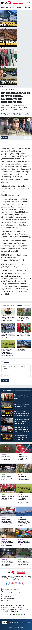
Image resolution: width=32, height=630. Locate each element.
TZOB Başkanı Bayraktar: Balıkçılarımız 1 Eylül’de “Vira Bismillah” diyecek (23, 334)
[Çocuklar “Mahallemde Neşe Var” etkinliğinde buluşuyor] (24, 532)
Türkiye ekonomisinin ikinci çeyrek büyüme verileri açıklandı (24, 458)
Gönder (5, 380)
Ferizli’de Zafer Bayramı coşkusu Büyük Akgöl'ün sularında (6, 458)
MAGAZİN (6, 611)
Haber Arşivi (6, 600)
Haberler (4, 89)
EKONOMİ (20, 455)
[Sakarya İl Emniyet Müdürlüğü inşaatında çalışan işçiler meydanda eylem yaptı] (8, 327)
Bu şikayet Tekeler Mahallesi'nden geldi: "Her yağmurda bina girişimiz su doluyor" (7, 543)
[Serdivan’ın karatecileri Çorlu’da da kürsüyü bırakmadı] (8, 488)
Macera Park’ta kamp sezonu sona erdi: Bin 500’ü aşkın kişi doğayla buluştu (7, 563)
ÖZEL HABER (15, 611)
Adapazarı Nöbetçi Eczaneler (11, 589)
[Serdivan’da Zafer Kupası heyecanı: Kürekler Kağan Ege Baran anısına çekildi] (8, 511)
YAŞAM (12, 607)
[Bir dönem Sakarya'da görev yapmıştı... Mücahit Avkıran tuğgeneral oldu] (16, 126)
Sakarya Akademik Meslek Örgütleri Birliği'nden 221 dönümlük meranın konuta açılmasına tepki (7, 352)
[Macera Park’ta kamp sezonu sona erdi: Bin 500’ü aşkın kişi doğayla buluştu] (8, 553)
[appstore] (11, 615)
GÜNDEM (4, 7)
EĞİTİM (21, 609)
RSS (5, 622)
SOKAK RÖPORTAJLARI (9, 609)
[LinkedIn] (19, 583)
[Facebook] (6, 583)
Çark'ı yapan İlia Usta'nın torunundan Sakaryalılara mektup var (24, 319)
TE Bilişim (20, 627)
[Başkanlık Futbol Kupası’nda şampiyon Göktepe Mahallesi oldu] (24, 553)
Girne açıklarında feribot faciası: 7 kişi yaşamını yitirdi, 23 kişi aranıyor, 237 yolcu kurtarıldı (24, 522)
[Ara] (27, 2)
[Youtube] (22, 583)
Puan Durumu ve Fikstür (10, 595)
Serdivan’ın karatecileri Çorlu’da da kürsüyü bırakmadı (7, 498)
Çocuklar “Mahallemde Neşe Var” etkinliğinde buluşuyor (24, 543)
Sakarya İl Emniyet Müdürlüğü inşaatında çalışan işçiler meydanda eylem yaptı (8, 335)
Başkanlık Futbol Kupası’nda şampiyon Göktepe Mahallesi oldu (23, 563)
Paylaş (5, 137)
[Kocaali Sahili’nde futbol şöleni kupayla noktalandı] (8, 468)
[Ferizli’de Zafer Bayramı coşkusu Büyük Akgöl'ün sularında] (8, 448)
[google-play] (20, 615)
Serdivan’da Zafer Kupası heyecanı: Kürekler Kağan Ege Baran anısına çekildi (7, 522)
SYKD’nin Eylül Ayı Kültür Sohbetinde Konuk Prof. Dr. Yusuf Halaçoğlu (8, 319)
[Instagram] (16, 583)
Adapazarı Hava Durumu (10, 591)
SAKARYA (19, 7)
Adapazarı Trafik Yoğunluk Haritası (13, 593)
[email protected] (21, 578)
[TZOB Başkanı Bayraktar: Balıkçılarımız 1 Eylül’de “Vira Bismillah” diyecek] (24, 327)
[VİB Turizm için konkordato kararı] (24, 344)
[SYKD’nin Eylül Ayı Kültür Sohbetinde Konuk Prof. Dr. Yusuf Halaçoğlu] (8, 312)
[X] (9, 583)
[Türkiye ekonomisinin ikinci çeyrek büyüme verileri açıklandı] (24, 448)
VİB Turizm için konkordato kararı (21, 350)
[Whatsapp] (25, 583)
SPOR (3, 475)
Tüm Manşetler (7, 596)
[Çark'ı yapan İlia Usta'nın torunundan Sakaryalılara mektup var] (24, 312)
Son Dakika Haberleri (9, 598)
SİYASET (27, 7)
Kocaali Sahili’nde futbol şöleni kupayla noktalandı (7, 478)
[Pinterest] (12, 583)
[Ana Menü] (29, 2)
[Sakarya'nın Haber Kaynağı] (12, 2)
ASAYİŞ (12, 7)
